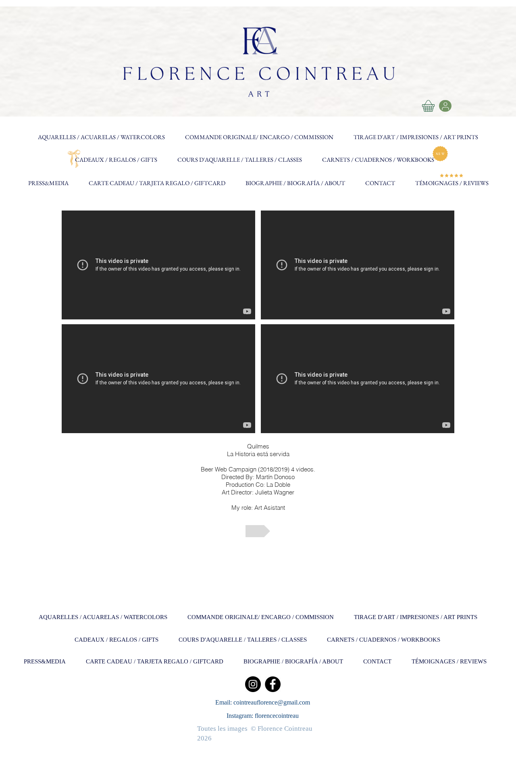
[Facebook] (273, 684)
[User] (445, 106)
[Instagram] (253, 684)
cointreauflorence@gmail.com (271, 702)
